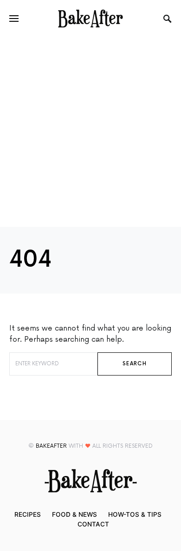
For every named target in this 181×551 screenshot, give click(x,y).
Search (135, 364)
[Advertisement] (90, 132)
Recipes (27, 514)
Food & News (74, 514)
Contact (93, 524)
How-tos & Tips (135, 514)
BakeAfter (51, 446)
